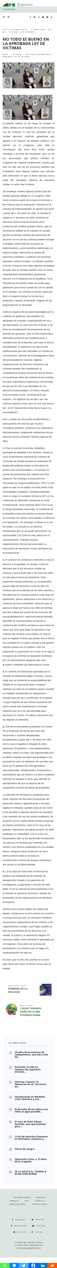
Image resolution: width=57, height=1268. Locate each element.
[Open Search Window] (4, 17)
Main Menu (10, 9)
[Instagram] (39, 17)
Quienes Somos (22, 1197)
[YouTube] (43, 17)
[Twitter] (34, 17)
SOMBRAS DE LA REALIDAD (17, 989)
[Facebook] (30, 17)
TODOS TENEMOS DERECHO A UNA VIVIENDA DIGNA (30, 1010)
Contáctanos (39, 1204)
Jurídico (40, 1201)
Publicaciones (18, 1204)
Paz (27, 1201)
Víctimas (13, 32)
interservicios (21, 30)
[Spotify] (47, 17)
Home (5, 54)
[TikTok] (51, 17)
